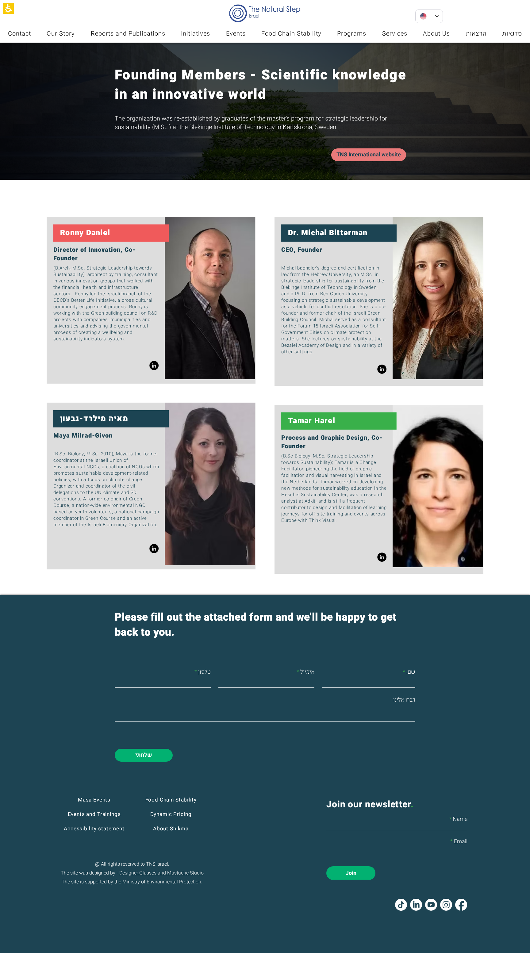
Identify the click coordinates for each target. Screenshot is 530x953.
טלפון (204, 672)
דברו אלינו (404, 700)
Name (460, 819)
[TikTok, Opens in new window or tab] (401, 905)
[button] (8, 8)
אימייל (307, 672)
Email (460, 841)
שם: (410, 672)
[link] (154, 365)
